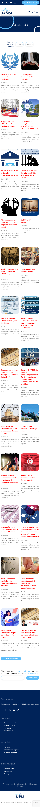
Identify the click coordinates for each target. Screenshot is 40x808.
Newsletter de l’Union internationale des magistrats (9, 77)
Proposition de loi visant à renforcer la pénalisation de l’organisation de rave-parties (9, 480)
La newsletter (8, 771)
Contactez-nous (9, 768)
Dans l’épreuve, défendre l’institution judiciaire (29, 77)
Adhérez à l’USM (9, 725)
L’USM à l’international (11, 731)
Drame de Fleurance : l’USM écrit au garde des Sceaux (9, 320)
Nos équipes (7, 728)
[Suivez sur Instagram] (15, 2)
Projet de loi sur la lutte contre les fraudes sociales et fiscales (9, 529)
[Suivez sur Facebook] (2, 2)
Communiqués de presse (11, 750)
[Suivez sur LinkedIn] (11, 2)
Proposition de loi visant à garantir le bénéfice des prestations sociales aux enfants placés (28, 583)
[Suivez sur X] (6, 2)
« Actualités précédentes (11, 658)
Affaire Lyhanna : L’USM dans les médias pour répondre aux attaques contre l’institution (29, 323)
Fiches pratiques (9, 774)
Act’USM (7, 747)
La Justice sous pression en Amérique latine (29, 428)
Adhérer (29, 3)
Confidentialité (20, 784)
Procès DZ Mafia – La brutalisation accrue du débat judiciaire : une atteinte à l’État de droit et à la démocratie (30, 531)
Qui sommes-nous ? (10, 723)
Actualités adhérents (10, 752)
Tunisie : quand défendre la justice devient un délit (28, 477)
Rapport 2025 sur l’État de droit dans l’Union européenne (8, 124)
